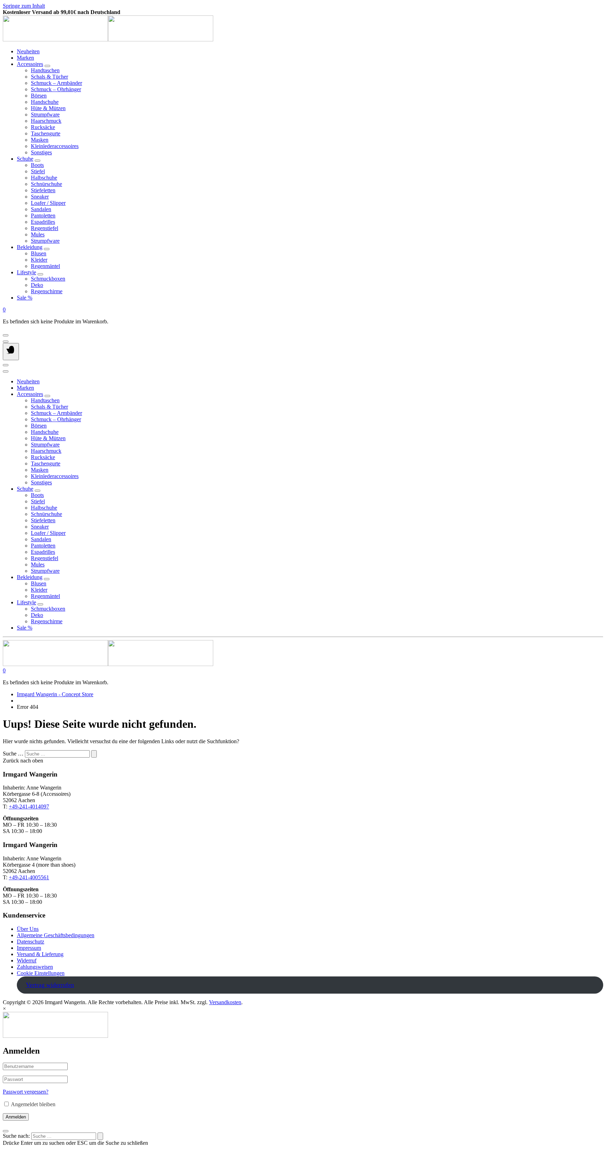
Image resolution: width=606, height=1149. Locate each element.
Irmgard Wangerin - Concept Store (55, 694)
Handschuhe (45, 102)
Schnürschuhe (46, 184)
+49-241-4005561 (29, 877)
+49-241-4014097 (29, 806)
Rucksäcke (43, 127)
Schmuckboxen (48, 279)
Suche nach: (16, 1136)
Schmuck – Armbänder (56, 83)
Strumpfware (45, 114)
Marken (25, 58)
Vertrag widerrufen (50, 984)
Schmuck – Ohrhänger (56, 89)
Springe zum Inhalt (24, 6)
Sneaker (40, 197)
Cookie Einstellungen (41, 973)
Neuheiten (28, 51)
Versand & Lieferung (40, 954)
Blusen (38, 253)
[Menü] (11, 351)
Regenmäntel (45, 266)
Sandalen (41, 209)
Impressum (29, 948)
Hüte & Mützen (48, 108)
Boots (37, 165)
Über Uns (28, 929)
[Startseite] (108, 39)
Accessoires (30, 64)
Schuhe (25, 159)
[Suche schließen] (5, 1131)
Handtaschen (45, 70)
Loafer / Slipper (48, 203)
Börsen (39, 96)
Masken (39, 140)
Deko (37, 285)
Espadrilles (43, 222)
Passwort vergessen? (25, 1092)
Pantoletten (43, 216)
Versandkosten (225, 1002)
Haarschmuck (46, 121)
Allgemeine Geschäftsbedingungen (55, 935)
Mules (38, 234)
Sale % (24, 298)
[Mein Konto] (5, 335)
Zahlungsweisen (35, 967)
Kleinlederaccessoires (55, 146)
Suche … (13, 754)
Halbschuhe (44, 178)
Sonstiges (41, 152)
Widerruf (26, 960)
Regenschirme (46, 291)
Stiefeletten (43, 190)
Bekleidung (29, 247)
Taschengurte (45, 133)
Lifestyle (26, 272)
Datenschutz (30, 942)
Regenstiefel (44, 228)
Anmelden (16, 1117)
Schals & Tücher (49, 77)
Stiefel (38, 171)
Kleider (39, 260)
